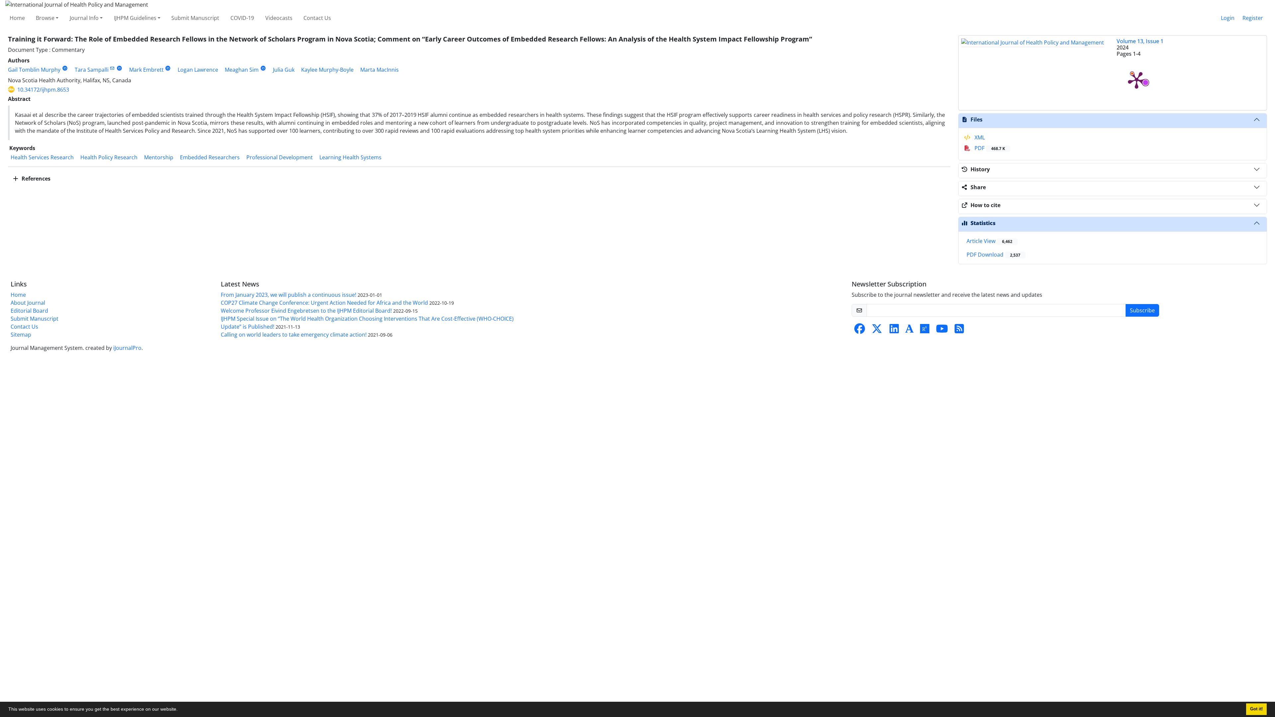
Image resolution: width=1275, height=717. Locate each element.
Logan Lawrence (198, 69)
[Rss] (959, 330)
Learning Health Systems (350, 157)
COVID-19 (242, 18)
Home (17, 18)
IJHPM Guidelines (135, 18)
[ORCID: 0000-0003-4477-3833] (263, 68)
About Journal (28, 302)
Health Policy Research (108, 157)
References (35, 178)
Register (1252, 18)
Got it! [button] (1256, 709)
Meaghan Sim (242, 69)
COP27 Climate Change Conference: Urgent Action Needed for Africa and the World (324, 302)
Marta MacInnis (379, 69)
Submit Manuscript (195, 18)
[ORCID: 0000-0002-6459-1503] (119, 68)
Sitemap (21, 334)
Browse (45, 18)
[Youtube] (942, 330)
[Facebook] (860, 330)
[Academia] (909, 330)
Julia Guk (284, 69)
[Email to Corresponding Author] (112, 68)
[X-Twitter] (877, 330)
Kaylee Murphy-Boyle (327, 69)
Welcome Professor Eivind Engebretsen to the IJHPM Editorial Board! (306, 310)
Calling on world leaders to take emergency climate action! (294, 334)
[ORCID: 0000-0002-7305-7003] (65, 68)
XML (979, 137)
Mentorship (158, 157)
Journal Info (84, 18)
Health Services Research (42, 157)
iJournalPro (127, 348)
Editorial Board (29, 310)
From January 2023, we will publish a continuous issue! (288, 294)
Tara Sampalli (92, 69)
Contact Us (317, 18)
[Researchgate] (925, 330)
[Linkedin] (894, 330)
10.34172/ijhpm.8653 (43, 89)
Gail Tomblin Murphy (34, 69)
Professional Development (279, 157)
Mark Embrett (146, 69)
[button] (180, 710)
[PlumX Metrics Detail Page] (1136, 80)
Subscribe (1142, 310)
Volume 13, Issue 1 (1140, 41)
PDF (989, 148)
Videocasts (279, 18)
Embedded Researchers (210, 157)
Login (1227, 18)
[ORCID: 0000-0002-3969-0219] (168, 68)
